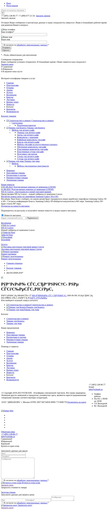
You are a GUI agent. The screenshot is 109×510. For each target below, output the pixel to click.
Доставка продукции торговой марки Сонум (21, 249)
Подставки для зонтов (27, 154)
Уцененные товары (15, 180)
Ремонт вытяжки (8, 254)
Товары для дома (31, 309)
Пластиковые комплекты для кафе (32, 149)
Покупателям (12, 85)
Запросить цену (24, 505)
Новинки (10, 170)
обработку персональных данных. (32, 45)
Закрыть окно (7, 64)
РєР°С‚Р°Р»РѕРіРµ (38, 298)
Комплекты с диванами (27, 137)
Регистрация (12, 6)
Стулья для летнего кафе (28, 159)
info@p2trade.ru (96, 389)
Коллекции (11, 95)
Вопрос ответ (12, 102)
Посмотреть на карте (76, 402)
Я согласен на (26, 45)
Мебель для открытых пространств (33, 166)
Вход (8, 3)
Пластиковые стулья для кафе (30, 152)
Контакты (10, 109)
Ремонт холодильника (11, 259)
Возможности (12, 111)
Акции (9, 90)
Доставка (10, 99)
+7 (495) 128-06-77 (9, 434)
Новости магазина (12, 215)
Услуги (9, 92)
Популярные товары (15, 173)
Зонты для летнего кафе (28, 135)
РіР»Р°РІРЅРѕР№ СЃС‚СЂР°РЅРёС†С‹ (49, 295)
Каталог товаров (8, 116)
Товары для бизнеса (35, 307)
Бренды (9, 97)
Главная (10, 83)
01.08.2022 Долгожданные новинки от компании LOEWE (27, 189)
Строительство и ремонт (42, 305)
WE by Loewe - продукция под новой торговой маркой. (26, 192)
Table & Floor (7, 235)
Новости (10, 104)
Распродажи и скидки (16, 175)
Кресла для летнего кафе (28, 142)
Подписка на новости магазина (15, 206)
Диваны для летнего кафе (28, 132)
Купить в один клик (30, 483)
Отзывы (10, 88)
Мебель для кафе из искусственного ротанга (37, 144)
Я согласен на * (26, 480)
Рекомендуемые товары (17, 178)
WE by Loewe (7, 228)
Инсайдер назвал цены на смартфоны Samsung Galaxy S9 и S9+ (30, 196)
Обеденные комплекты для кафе (31, 147)
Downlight (5, 240)
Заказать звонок (43, 16)
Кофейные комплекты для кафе (31, 140)
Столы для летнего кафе (28, 156)
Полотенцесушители (26, 125)
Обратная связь (8, 432)
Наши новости (7, 184)
